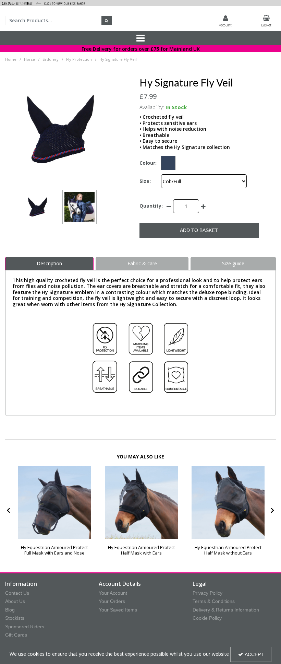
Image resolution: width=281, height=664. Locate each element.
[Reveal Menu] (140, 38)
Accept (254, 654)
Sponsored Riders (24, 626)
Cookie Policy (207, 618)
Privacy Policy (207, 593)
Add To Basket (199, 230)
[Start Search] (106, 20)
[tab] (142, 263)
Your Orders (112, 601)
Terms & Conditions (214, 601)
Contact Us (17, 593)
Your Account (113, 593)
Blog (10, 610)
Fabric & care (142, 263)
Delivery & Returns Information (226, 610)
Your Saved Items (118, 610)
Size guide (233, 263)
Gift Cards (16, 635)
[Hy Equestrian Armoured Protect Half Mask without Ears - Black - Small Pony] (228, 502)
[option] (58, 129)
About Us (15, 601)
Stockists (14, 618)
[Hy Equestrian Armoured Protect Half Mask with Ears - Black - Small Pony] (141, 502)
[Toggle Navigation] (140, 38)
